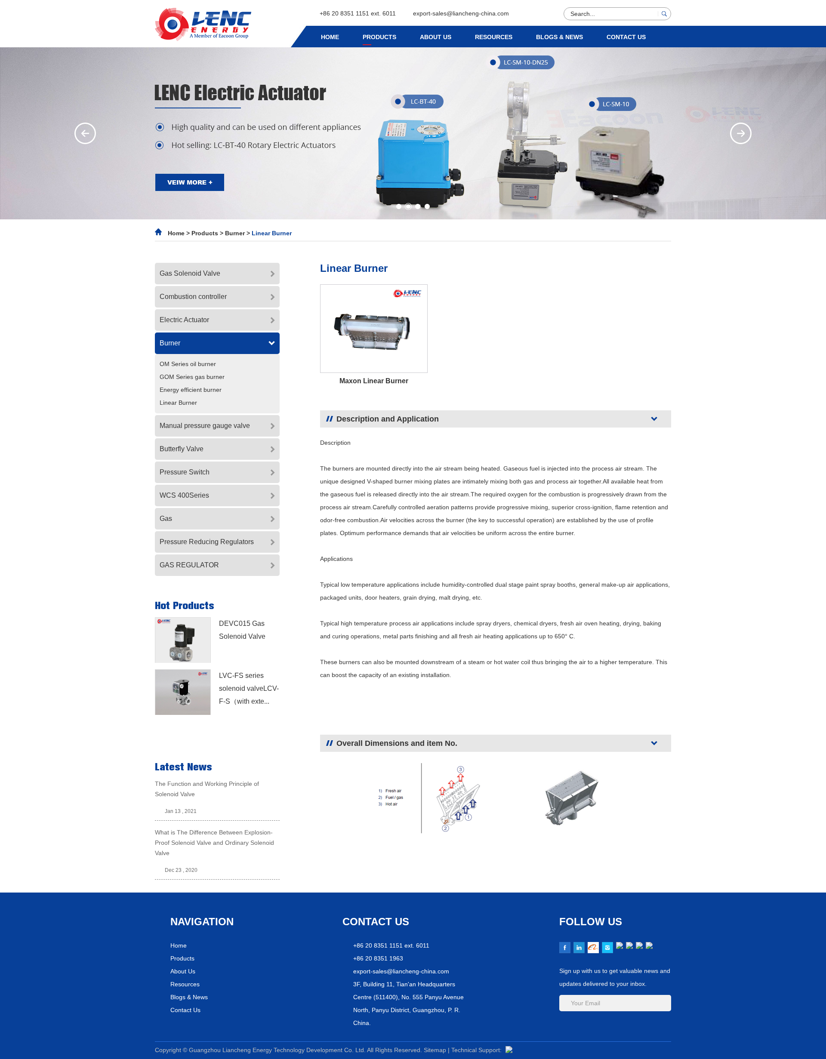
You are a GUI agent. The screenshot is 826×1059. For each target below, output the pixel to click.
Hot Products (184, 606)
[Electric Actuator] (413, 133)
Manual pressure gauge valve (205, 425)
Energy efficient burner (191, 389)
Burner (236, 233)
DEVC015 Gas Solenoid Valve (242, 630)
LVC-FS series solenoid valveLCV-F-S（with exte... (249, 688)
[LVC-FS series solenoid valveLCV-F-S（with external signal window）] (183, 692)
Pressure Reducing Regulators (207, 541)
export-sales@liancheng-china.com (461, 13)
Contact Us (626, 37)
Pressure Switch (185, 472)
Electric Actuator (184, 319)
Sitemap (436, 1050)
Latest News (183, 767)
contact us (375, 921)
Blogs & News (559, 37)
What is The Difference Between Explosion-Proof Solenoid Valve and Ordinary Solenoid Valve (214, 842)
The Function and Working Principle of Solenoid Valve (207, 788)
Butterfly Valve (181, 449)
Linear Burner (272, 233)
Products (379, 37)
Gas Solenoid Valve (190, 273)
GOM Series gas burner (192, 376)
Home (330, 37)
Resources (493, 37)
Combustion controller (193, 296)
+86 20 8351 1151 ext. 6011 (358, 13)
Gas (166, 518)
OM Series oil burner (188, 363)
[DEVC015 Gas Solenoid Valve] (183, 640)
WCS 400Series (184, 495)
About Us (435, 37)
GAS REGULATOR (189, 565)
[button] (85, 133)
